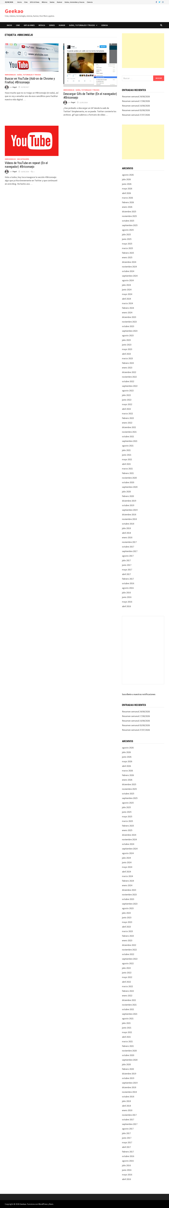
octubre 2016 (128, 583)
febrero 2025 (128, 252)
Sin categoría (23, 159)
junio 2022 (126, 399)
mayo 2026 (127, 188)
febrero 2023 (128, 363)
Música (44, 2)
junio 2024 (126, 289)
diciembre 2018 (129, 514)
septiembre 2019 (129, 509)
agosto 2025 (128, 229)
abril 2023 (126, 353)
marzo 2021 (127, 468)
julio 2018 (126, 528)
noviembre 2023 (129, 321)
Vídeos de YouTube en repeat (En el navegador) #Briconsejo (26, 164)
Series (52, 2)
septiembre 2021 (129, 441)
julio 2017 (126, 560)
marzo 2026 (127, 197)
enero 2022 (127, 422)
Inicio (19, 2)
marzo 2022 (127, 413)
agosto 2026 (128, 174)
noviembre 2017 (129, 542)
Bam (51, 1204)
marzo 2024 (127, 303)
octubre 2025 (128, 220)
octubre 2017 (128, 546)
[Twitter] (159, 1)
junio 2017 (126, 565)
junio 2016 (126, 597)
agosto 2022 (128, 390)
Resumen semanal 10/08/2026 (136, 105)
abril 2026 (126, 193)
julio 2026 (126, 179)
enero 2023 (127, 367)
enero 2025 (127, 257)
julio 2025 (126, 234)
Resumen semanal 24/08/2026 (136, 96)
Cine (25, 2)
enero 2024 (127, 312)
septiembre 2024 (129, 275)
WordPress (43, 1204)
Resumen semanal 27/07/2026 (136, 114)
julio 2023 (126, 340)
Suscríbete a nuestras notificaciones (138, 694)
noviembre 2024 (129, 266)
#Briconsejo (10, 75)
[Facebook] (156, 1)
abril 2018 (126, 532)
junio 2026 (126, 184)
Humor (59, 2)
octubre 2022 (128, 381)
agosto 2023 (128, 335)
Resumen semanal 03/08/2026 (136, 110)
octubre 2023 (128, 326)
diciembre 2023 (129, 317)
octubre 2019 (128, 505)
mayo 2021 (127, 459)
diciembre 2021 (129, 427)
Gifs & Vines (34, 2)
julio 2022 (126, 395)
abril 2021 (126, 464)
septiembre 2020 (129, 487)
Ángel (14, 87)
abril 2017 (126, 574)
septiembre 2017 (129, 551)
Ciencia (90, 2)
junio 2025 (126, 239)
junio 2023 (126, 344)
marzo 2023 (127, 358)
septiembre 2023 (129, 330)
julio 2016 (126, 592)
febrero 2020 (128, 496)
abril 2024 (126, 298)
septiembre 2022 (129, 386)
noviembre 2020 (129, 477)
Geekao (14, 11)
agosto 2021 (128, 445)
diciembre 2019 (129, 500)
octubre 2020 (128, 482)
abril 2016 (126, 606)
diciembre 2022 (129, 372)
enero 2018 (127, 537)
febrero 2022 (128, 418)
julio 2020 (126, 491)
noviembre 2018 (129, 519)
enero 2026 (127, 206)
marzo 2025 (127, 248)
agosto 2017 (128, 555)
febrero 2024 (128, 307)
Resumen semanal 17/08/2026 (136, 101)
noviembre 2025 (129, 216)
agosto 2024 (128, 280)
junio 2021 (126, 454)
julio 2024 (126, 285)
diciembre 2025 (129, 211)
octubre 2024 (128, 271)
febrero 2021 (128, 473)
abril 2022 (126, 408)
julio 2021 (126, 450)
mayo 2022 (127, 404)
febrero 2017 (128, 578)
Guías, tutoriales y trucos (74, 2)
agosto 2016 (128, 588)
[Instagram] (162, 1)
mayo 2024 (127, 294)
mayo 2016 (127, 601)
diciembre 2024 (129, 262)
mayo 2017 (127, 569)
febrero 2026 (128, 202)
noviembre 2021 (129, 431)
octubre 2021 (128, 436)
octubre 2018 (128, 523)
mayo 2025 (127, 243)
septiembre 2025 (129, 225)
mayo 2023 (127, 349)
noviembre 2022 (129, 376)
